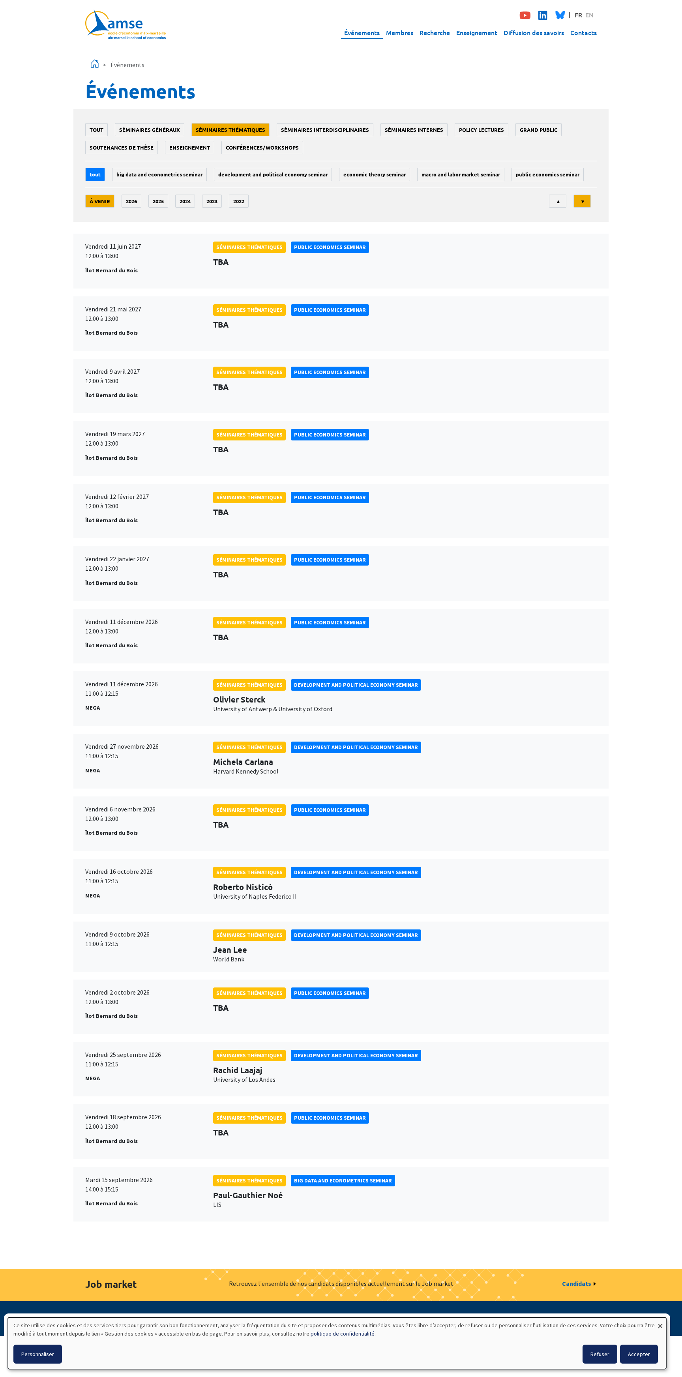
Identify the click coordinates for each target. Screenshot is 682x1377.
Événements (362, 32)
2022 (238, 201)
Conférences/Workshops (262, 147)
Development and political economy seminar (273, 174)
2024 (185, 201)
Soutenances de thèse (122, 147)
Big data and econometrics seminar (159, 174)
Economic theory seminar (374, 174)
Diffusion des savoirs (534, 32)
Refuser (599, 1354)
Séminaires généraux (149, 129)
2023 (211, 201)
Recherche (435, 32)
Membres (399, 32)
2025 (158, 201)
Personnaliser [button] (37, 1354)
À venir (100, 201)
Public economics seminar (547, 174)
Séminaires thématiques (230, 129)
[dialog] (337, 1343)
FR (578, 14)
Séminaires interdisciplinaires (325, 129)
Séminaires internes (414, 129)
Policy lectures (481, 129)
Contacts (583, 32)
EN (589, 14)
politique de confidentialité (343, 1333)
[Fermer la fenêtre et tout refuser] (660, 1322)
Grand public (538, 129)
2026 (131, 201)
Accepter (639, 1354)
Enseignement (476, 32)
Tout (96, 129)
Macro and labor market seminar (461, 174)
